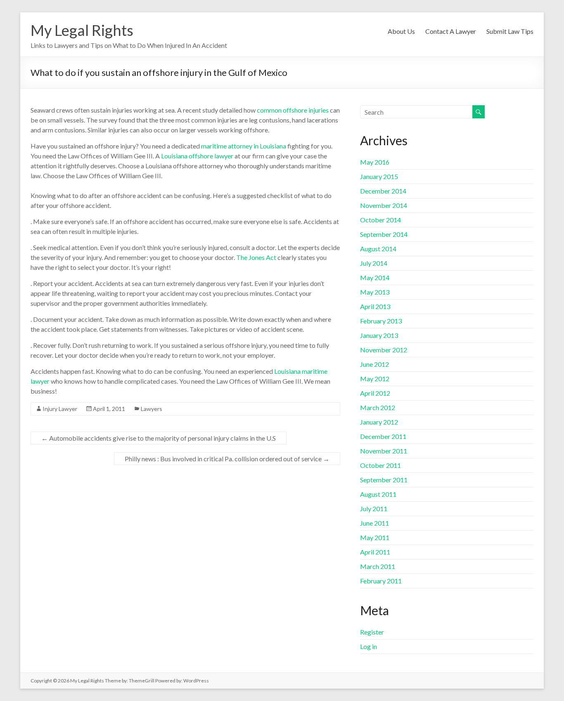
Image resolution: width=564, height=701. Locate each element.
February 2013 (381, 321)
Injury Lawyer (60, 408)
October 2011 (380, 465)
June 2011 (374, 523)
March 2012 (377, 407)
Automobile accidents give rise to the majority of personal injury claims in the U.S (158, 438)
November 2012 (383, 350)
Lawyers (151, 408)
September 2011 (384, 480)
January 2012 (379, 422)
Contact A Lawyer (450, 31)
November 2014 (383, 205)
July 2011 (373, 508)
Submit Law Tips (509, 31)
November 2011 (383, 451)
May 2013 (374, 292)
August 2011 (378, 494)
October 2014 (380, 220)
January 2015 (379, 176)
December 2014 (383, 191)
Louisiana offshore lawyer (197, 156)
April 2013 (375, 306)
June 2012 (374, 364)
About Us (401, 31)
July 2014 (373, 263)
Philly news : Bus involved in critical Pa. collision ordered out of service (227, 459)
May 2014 (374, 277)
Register (372, 632)
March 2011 (377, 566)
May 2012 (374, 378)
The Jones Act (255, 257)
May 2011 (374, 537)
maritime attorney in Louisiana (244, 146)
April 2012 (375, 393)
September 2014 (384, 234)
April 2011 (375, 552)
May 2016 (374, 162)
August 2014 (378, 249)
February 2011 (381, 581)
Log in (368, 646)
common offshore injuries (293, 110)
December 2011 (383, 436)
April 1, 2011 (109, 408)
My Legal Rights (82, 30)
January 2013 (379, 335)
